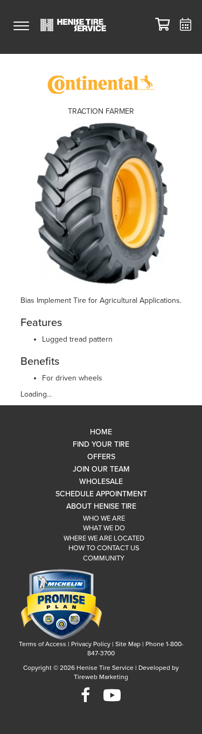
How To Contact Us (104, 548)
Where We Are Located (104, 538)
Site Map (128, 644)
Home (101, 432)
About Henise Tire (101, 506)
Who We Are (104, 518)
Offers (101, 456)
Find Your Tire (101, 444)
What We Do (104, 528)
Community (103, 558)
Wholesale (101, 481)
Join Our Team (101, 469)
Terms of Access (42, 644)
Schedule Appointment (101, 493)
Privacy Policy (90, 644)
